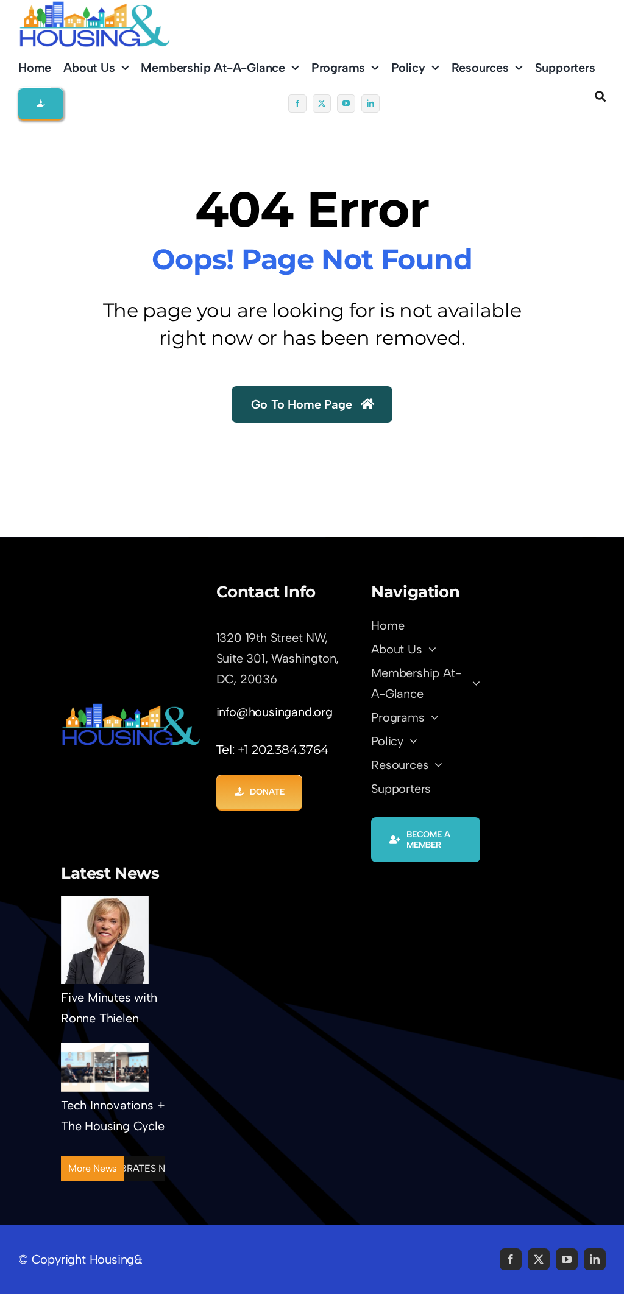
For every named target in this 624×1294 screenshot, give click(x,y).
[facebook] (297, 103)
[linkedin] (370, 103)
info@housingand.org (274, 712)
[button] (40, 103)
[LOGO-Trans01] (131, 708)
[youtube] (346, 103)
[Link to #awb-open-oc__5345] (600, 96)
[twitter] (322, 103)
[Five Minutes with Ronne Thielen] (105, 940)
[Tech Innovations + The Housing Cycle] (105, 1067)
